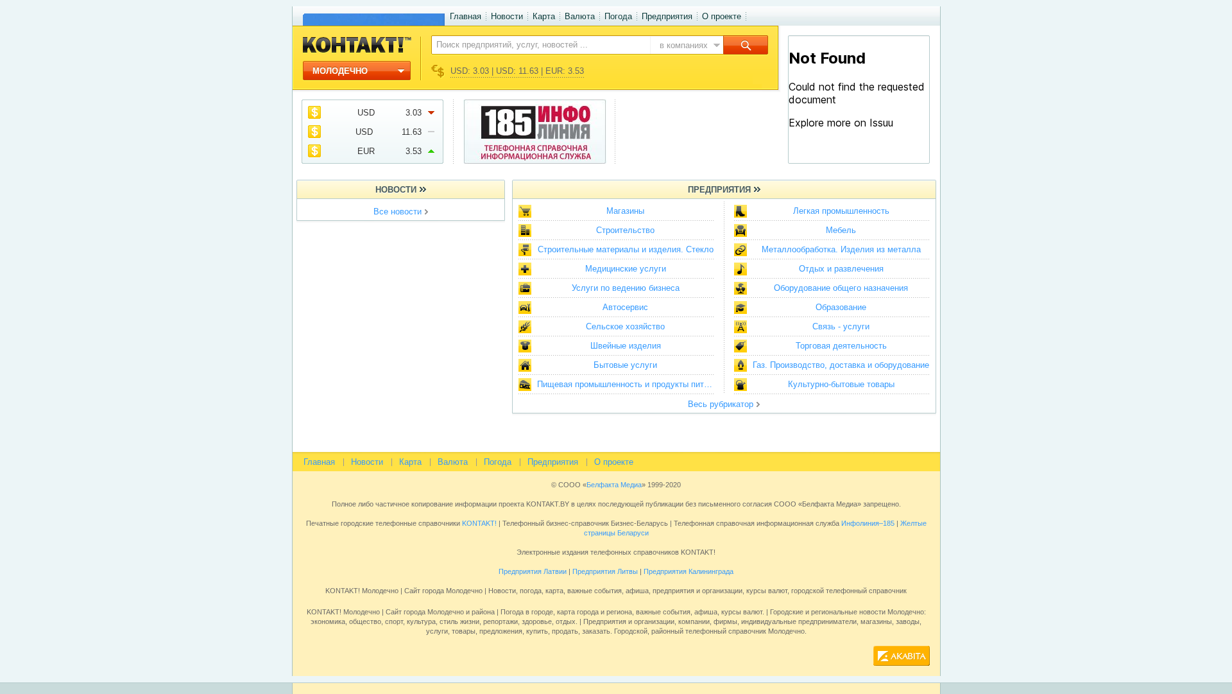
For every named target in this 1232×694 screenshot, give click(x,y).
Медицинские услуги (625, 268)
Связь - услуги (840, 326)
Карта (544, 16)
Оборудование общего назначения (841, 288)
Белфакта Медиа (614, 485)
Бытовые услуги (625, 365)
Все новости (397, 211)
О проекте (721, 16)
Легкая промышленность (841, 211)
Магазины (625, 211)
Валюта (580, 16)
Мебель (841, 230)
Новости (507, 16)
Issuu (858, 153)
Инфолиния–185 (867, 523)
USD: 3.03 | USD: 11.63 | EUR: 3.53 (517, 71)
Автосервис (625, 307)
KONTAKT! (478, 523)
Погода (618, 16)
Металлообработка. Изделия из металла (841, 249)
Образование (841, 307)
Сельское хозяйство (625, 326)
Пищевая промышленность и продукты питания (628, 384)
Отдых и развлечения (841, 268)
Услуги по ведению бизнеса (626, 288)
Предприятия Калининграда (688, 571)
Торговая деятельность (841, 346)
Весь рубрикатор (720, 404)
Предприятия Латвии (533, 571)
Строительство (625, 230)
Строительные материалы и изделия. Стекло (626, 249)
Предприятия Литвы (605, 571)
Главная (465, 16)
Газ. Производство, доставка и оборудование (841, 365)
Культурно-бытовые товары (841, 384)
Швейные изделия (625, 346)
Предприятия (667, 16)
